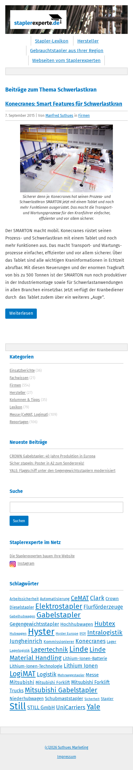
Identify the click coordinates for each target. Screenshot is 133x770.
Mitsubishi (22, 682)
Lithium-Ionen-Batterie (85, 658)
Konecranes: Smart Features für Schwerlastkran (63, 104)
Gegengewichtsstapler (34, 624)
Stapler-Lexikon (51, 41)
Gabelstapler (58, 615)
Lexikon (16, 407)
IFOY (82, 634)
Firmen (84, 115)
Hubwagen (18, 633)
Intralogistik (104, 633)
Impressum (66, 757)
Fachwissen (19, 378)
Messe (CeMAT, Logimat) (29, 414)
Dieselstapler (22, 607)
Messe (92, 675)
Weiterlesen (21, 313)
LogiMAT (23, 674)
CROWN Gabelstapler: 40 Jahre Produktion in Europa (52, 456)
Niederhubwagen (27, 698)
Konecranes (90, 641)
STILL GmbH (41, 707)
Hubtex (104, 624)
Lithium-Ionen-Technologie (36, 666)
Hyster (41, 631)
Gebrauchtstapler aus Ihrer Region (66, 50)
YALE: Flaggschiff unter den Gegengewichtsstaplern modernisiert (62, 471)
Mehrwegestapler (71, 675)
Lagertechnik (49, 649)
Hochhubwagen (76, 624)
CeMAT (80, 598)
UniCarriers (70, 707)
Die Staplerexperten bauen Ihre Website (42, 556)
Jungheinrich (26, 641)
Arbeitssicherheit (24, 599)
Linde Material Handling (57, 653)
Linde (78, 649)
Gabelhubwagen (22, 616)
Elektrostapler (58, 606)
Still (18, 706)
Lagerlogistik (20, 650)
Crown (112, 598)
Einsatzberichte (22, 370)
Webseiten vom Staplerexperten (66, 60)
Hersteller (88, 41)
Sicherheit (92, 699)
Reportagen (19, 422)
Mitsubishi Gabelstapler (61, 690)
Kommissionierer (59, 641)
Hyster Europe (67, 633)
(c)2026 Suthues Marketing (66, 747)
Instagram (26, 563)
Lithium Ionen (81, 666)
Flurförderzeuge (103, 607)
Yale (93, 706)
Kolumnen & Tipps (25, 400)
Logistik (46, 674)
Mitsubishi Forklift (53, 682)
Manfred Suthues (59, 115)
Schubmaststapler (64, 698)
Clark (97, 598)
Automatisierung (55, 598)
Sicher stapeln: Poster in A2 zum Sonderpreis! (47, 463)
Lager (111, 642)
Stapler (107, 699)
